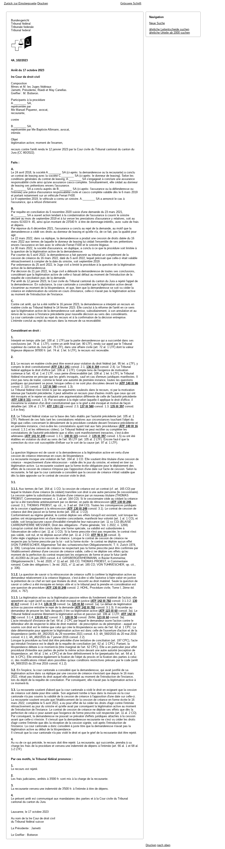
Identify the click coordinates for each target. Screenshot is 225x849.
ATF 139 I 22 (55, 406)
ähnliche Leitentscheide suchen (169, 29)
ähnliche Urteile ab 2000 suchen (169, 32)
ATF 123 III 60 (108, 610)
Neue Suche (157, 23)
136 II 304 (92, 366)
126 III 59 (50, 604)
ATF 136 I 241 (61, 366)
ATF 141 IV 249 (35, 436)
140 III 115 (71, 436)
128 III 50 (71, 617)
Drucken (42, 3)
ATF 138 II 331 (21, 399)
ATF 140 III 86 (129, 383)
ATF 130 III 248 (121, 502)
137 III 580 (50, 386)
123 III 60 (103, 617)
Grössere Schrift (130, 3)
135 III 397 (117, 406)
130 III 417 (41, 617)
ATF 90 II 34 (99, 535)
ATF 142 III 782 (101, 600)
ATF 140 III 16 (129, 426)
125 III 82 (78, 604)
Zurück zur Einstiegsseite (20, 3)
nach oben (163, 845)
